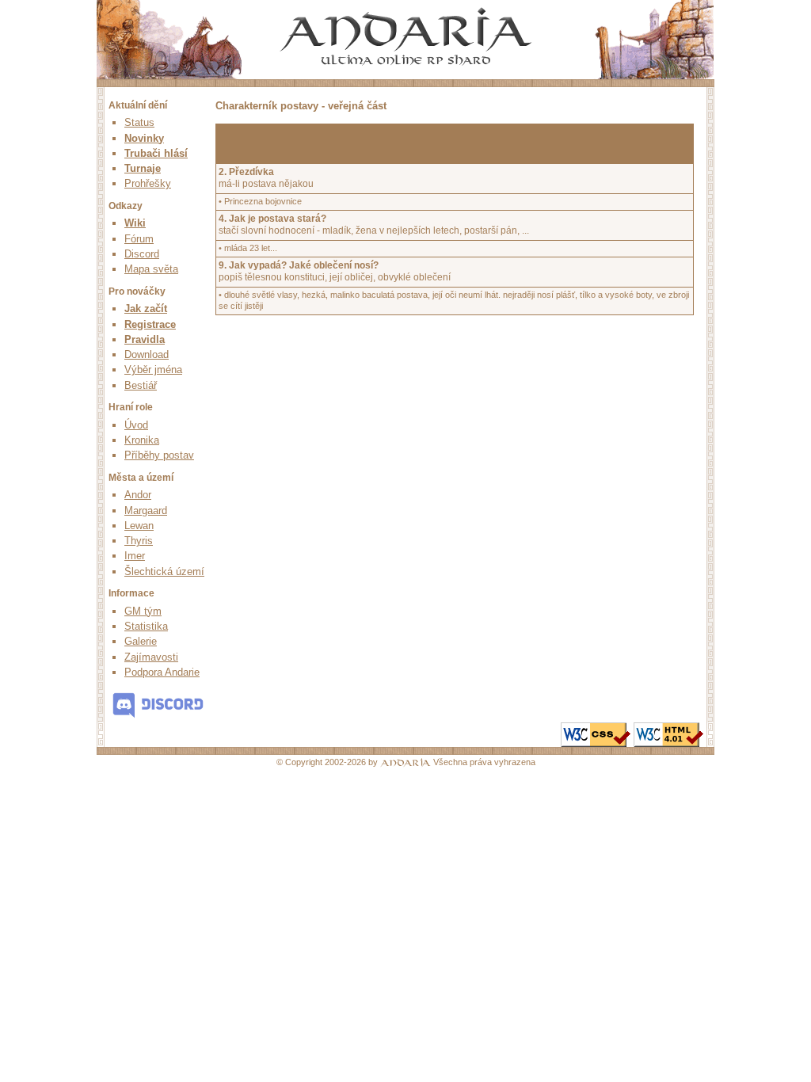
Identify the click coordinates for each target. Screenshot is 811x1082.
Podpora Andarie (162, 672)
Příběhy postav (159, 455)
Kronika (141, 440)
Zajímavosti (151, 657)
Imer (134, 556)
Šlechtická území (164, 571)
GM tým (143, 611)
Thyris (138, 541)
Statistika (146, 626)
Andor (137, 495)
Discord (141, 254)
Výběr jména (153, 369)
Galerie (140, 641)
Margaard (145, 510)
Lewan (139, 525)
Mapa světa (151, 269)
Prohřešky (147, 183)
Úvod (136, 425)
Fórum (139, 239)
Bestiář (140, 385)
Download (146, 354)
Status (139, 122)
